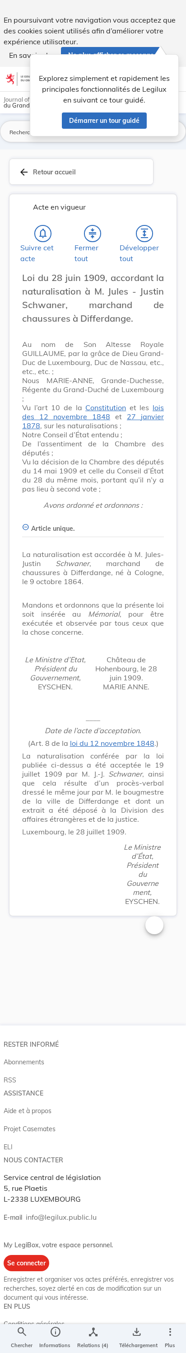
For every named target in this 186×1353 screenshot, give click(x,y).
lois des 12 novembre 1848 (93, 412)
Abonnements (24, 1062)
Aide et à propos (27, 1111)
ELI (8, 1147)
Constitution (105, 407)
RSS (10, 1080)
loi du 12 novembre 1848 (112, 743)
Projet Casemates (30, 1129)
